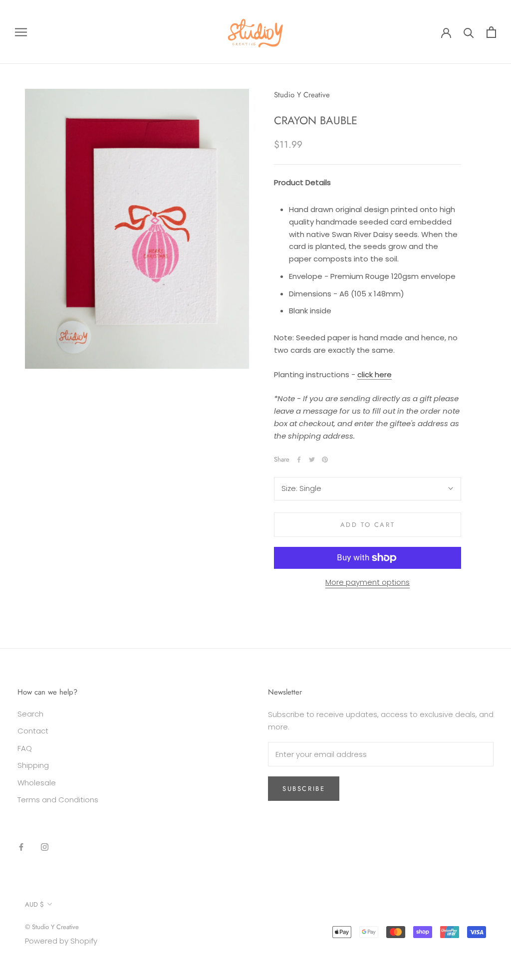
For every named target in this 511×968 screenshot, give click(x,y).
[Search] (469, 32)
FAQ (24, 748)
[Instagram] (44, 847)
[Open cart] (491, 32)
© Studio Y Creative (52, 927)
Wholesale (36, 782)
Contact (32, 731)
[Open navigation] (21, 31)
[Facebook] (299, 460)
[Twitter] (312, 460)
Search (30, 714)
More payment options (367, 582)
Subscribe (303, 788)
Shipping (33, 765)
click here (374, 374)
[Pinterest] (325, 460)
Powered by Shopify (61, 941)
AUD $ (34, 904)
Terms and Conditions (57, 799)
